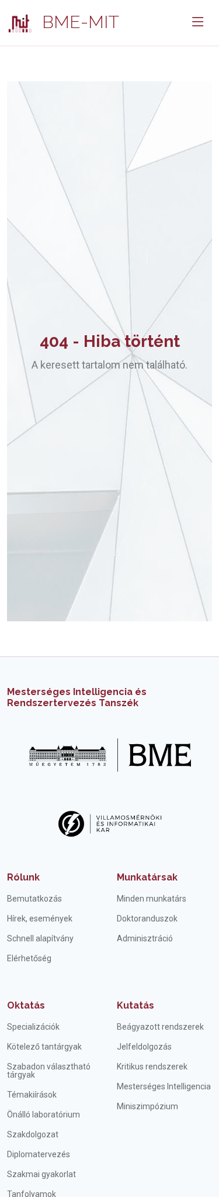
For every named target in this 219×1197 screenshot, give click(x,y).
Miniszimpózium (147, 1106)
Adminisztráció (145, 938)
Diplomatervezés (38, 1154)
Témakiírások (32, 1095)
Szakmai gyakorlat (41, 1174)
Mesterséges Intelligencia (164, 1086)
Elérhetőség (29, 958)
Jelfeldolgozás (144, 1047)
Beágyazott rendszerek (160, 1027)
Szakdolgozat (32, 1134)
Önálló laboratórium (43, 1114)
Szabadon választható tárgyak (49, 1070)
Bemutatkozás (34, 899)
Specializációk (33, 1027)
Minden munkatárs (151, 899)
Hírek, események (39, 918)
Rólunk (23, 877)
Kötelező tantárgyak (44, 1047)
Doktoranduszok (147, 918)
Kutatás (135, 1005)
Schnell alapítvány (40, 938)
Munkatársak (147, 877)
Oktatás (26, 1005)
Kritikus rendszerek (152, 1066)
